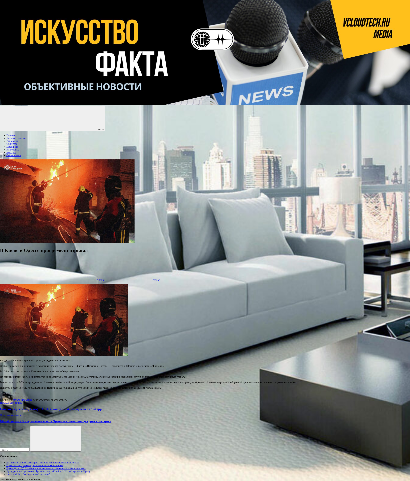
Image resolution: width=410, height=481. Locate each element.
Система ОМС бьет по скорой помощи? (28, 474)
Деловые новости (16, 138)
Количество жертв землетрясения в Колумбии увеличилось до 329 (42, 462)
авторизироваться (22, 399)
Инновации (12, 141)
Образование (13, 155)
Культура (11, 152)
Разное (156, 280)
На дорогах (12, 149)
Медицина (12, 146)
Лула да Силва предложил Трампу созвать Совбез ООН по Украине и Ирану (48, 471)
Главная (10, 135)
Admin (100, 280)
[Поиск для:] (15, 449)
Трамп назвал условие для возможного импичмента (34, 465)
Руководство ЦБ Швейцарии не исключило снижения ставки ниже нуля (46, 468)
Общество (11, 143)
